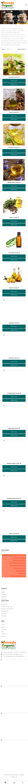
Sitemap (3, 636)
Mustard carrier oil (14, 358)
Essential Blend (7, 558)
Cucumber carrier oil (14, 252)
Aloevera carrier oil (14, 147)
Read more (14, 84)
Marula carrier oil (14, 288)
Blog (2, 631)
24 (8, 49)
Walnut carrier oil (14, 533)
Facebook (4, 594)
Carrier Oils (7, 555)
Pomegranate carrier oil (14, 393)
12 (6, 49)
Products (3, 629)
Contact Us (4, 634)
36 (10, 49)
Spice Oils (4, 613)
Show (3, 49)
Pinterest (3, 599)
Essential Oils (6, 560)
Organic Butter (7, 568)
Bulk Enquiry (14, 80)
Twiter (3, 592)
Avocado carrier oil (14, 77)
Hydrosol (5, 565)
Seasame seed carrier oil (14, 463)
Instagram (4, 596)
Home (10, 19)
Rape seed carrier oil (14, 428)
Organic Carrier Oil (8, 571)
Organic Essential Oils (9, 573)
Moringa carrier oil (14, 323)
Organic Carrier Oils (6, 606)
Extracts (5, 563)
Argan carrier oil (14, 112)
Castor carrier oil (14, 217)
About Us (3, 627)
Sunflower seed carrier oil (14, 498)
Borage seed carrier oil (14, 182)
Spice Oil (5, 576)
